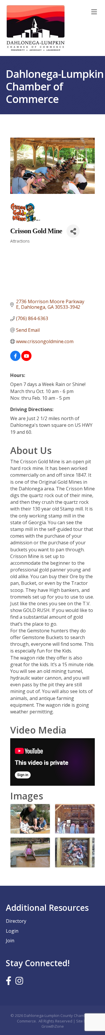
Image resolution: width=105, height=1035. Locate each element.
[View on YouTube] (26, 359)
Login (12, 931)
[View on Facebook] (15, 359)
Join (10, 940)
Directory (16, 921)
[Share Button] (73, 231)
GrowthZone (52, 1026)
